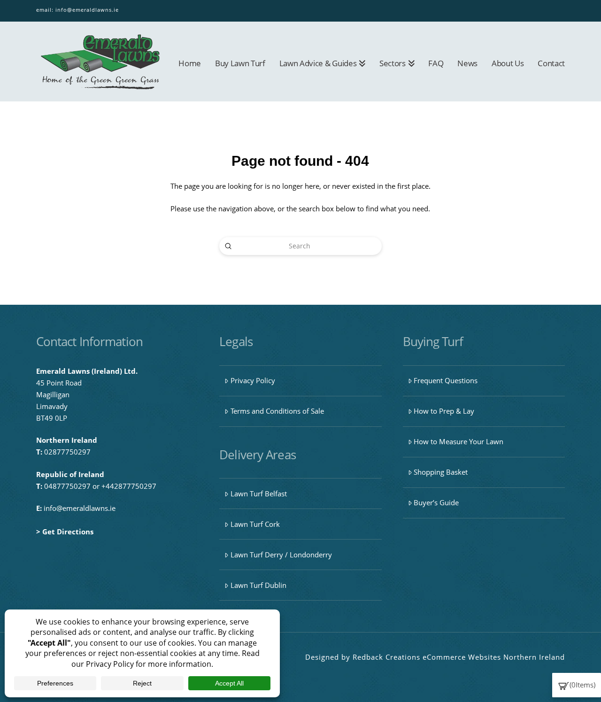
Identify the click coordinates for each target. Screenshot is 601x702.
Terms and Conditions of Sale (277, 411)
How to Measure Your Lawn (458, 441)
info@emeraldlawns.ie (87, 9)
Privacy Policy (253, 380)
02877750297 (67, 451)
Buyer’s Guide (436, 502)
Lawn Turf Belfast (259, 493)
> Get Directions (64, 531)
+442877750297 (128, 486)
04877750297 (67, 486)
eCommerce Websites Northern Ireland (494, 657)
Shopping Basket (441, 472)
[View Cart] (564, 684)
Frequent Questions (446, 380)
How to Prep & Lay (444, 411)
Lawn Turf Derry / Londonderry (281, 554)
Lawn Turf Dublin (258, 585)
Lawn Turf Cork (255, 524)
